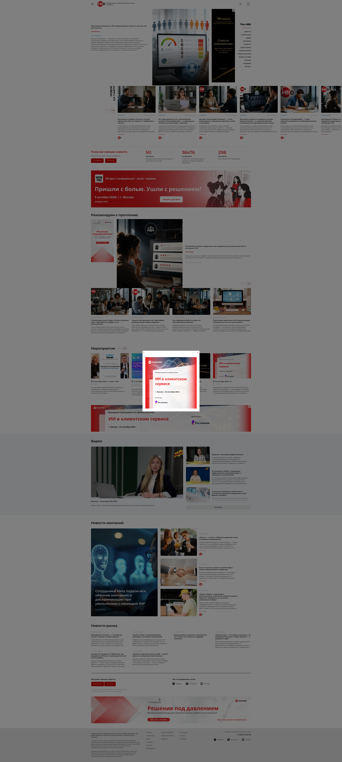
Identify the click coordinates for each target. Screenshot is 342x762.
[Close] (197, 352)
